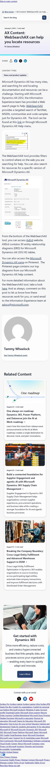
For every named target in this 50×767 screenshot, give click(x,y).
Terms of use (19, 763)
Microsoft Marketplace (23, 741)
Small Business (16, 735)
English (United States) (9, 752)
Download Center (13, 713)
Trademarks (29, 763)
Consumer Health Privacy (10, 760)
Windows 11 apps (33, 710)
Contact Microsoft (35, 760)
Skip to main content (8, 1)
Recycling (4, 765)
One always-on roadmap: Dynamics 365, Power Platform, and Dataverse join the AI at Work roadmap (24, 416)
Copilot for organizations (22, 707)
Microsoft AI (5, 729)
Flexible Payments (7, 718)
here (4, 288)
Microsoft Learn (6, 738)
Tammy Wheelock (13, 46)
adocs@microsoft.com (15, 304)
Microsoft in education (24, 718)
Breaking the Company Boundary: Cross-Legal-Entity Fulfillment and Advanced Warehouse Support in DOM (25, 556)
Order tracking (6, 715)
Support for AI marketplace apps (26, 738)
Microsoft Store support (30, 713)
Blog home (9, 12)
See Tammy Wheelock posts (15, 355)
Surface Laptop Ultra (31, 704)
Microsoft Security (18, 729)
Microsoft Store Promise (40, 715)
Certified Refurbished (21, 715)
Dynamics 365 (32, 729)
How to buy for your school (20, 724)
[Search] (44, 17)
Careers (14, 744)
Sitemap (24, 760)
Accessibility (5, 749)
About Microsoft (24, 744)
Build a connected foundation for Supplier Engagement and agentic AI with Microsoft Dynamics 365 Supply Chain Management (25, 481)
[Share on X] (20, 60)
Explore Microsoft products (14, 710)
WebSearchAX (34, 106)
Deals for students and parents (23, 727)
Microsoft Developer (36, 735)
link (19, 122)
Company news (38, 744)
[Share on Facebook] (15, 60)
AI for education (43, 727)
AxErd (29, 240)
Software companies (41, 741)
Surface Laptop (16, 704)
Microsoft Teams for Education (21, 721)
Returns (44, 713)
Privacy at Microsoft (8, 746)
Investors (20, 746)
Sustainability (15, 749)
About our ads (14, 765)
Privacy (47, 760)
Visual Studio (5, 744)
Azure (25, 735)
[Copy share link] (11, 60)
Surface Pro (4, 704)
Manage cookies (6, 763)
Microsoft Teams (32, 732)
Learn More (24, 674)
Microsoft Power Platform (14, 732)
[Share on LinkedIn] (25, 60)
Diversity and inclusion (34, 746)
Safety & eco (40, 763)
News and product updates (15, 75)
